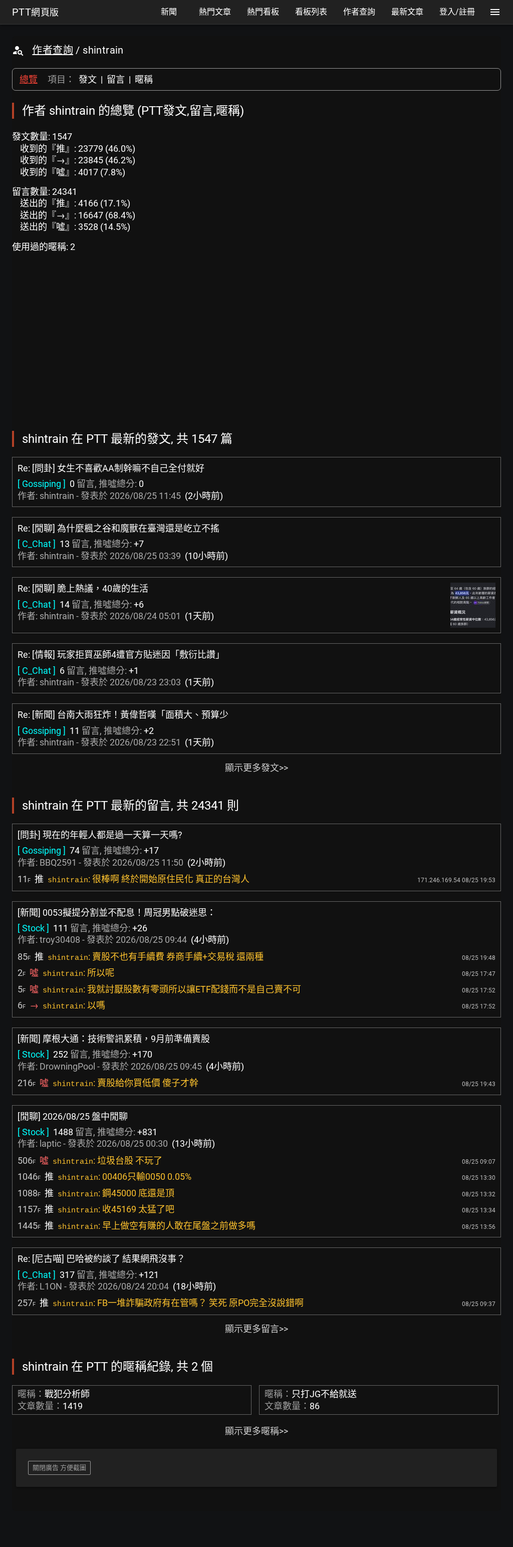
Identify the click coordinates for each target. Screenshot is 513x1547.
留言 (116, 79)
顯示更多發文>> (256, 767)
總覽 (29, 79)
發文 (88, 79)
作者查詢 (52, 50)
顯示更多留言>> (256, 1329)
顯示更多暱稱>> (256, 1431)
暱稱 (144, 79)
